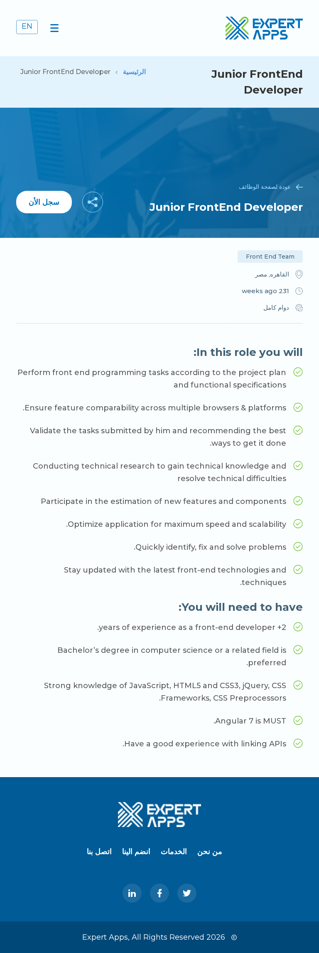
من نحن (209, 851)
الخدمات (174, 851)
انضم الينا (136, 851)
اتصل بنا (99, 851)
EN (27, 26)
